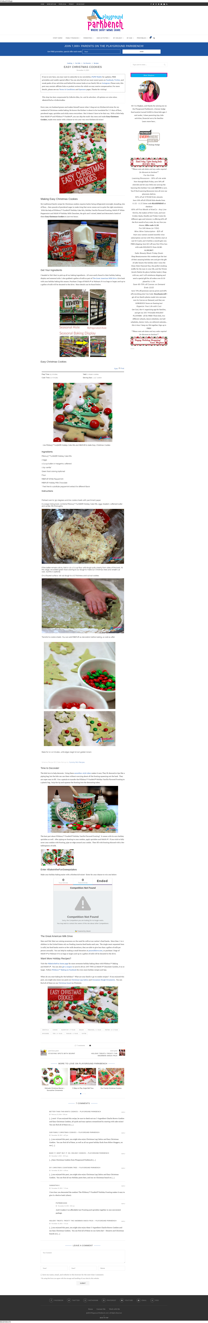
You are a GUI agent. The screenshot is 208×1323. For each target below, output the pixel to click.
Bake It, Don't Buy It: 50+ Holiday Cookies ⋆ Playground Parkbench (79, 1153)
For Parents (87, 63)
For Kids (77, 63)
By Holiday (117, 38)
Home (42, 4)
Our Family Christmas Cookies (111, 1088)
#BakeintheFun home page (58, 963)
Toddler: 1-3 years (72, 1033)
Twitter (117, 80)
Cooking (69, 63)
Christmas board (65, 983)
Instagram (106, 83)
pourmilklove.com (95, 950)
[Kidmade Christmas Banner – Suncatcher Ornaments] (55, 1076)
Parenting (88, 38)
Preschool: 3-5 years (94, 1030)
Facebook (109, 80)
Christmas (45, 1030)
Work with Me (114, 1309)
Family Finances (72, 38)
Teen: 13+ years (57, 1033)
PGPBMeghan (61, 1203)
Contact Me (101, 1309)
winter (84, 1033)
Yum (116, 369)
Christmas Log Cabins (80, 980)
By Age (129, 38)
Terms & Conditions (67, 89)
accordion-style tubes (82, 773)
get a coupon (67, 966)
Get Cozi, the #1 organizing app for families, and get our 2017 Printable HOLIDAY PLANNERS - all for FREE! (149, 312)
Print (122, 368)
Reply (123, 1112)
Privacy (71, 4)
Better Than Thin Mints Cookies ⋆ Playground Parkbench (75, 1111)
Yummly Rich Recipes (77, 762)
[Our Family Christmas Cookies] (111, 1076)
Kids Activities (103, 38)
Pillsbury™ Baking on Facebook (64, 970)
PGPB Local (62, 4)
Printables (141, 38)
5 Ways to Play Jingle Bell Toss (82, 1088)
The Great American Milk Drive (105, 278)
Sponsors (82, 89)
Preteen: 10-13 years (111, 1030)
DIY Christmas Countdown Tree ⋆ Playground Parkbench (74, 1167)
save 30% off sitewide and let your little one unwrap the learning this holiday (148, 184)
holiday (81, 1030)
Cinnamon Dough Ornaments (103, 980)
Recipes (96, 63)
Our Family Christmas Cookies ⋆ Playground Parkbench (74, 1132)
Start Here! (58, 38)
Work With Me (51, 4)
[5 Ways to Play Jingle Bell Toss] (83, 1076)
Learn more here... (149, 121)
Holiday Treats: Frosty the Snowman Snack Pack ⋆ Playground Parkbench (82, 1221)
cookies (55, 1030)
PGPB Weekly (97, 77)
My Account (80, 4)
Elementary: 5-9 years (68, 1030)
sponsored (45, 1033)
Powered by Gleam (84, 931)
